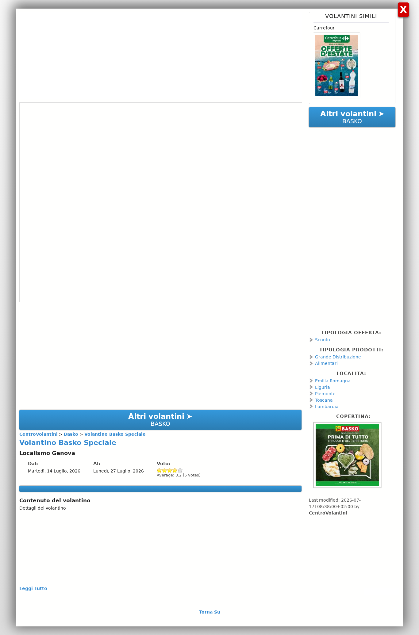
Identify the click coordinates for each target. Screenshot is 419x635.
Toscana (324, 400)
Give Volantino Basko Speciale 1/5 (159, 470)
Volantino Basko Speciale (67, 442)
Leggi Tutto (33, 588)
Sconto (322, 339)
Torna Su (209, 612)
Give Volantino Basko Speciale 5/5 (180, 470)
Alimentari (326, 363)
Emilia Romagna (333, 380)
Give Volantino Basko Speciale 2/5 (164, 470)
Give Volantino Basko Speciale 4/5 (175, 470)
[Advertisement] (160, 55)
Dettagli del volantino (42, 508)
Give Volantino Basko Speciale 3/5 (169, 470)
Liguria (322, 387)
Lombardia (327, 406)
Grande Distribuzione (338, 356)
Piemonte (325, 393)
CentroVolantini (328, 513)
